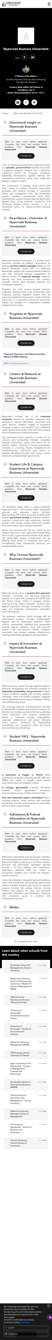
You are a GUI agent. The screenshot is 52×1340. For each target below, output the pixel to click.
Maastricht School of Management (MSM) (19, 1043)
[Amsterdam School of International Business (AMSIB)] (40, 1082)
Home (5, 113)
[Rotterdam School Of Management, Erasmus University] (40, 965)
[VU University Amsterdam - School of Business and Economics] (40, 1124)
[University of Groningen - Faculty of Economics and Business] (40, 1026)
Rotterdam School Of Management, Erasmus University (20, 968)
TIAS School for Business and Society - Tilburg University (20, 1000)
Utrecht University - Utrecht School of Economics (19, 1143)
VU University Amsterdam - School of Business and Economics (20, 1128)
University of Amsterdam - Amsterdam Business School (19, 1014)
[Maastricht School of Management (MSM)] (40, 1042)
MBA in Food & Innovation (16, 363)
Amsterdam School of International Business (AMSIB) (20, 1085)
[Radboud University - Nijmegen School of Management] (40, 1111)
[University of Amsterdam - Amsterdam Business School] (40, 1010)
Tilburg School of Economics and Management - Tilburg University (20, 1099)
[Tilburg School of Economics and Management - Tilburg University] (40, 1095)
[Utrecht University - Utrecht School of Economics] (40, 1140)
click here (25, 1322)
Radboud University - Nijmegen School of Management (20, 1114)
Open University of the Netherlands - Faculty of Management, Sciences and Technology (20, 1068)
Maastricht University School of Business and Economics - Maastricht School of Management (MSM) (21, 984)
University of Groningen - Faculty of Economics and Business (20, 1030)
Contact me (26, 155)
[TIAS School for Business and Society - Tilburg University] (40, 997)
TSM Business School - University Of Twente (20, 1054)
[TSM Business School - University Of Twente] (40, 1053)
